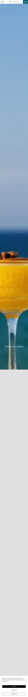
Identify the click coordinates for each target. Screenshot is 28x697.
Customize (14, 690)
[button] (2, 2)
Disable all (14, 693)
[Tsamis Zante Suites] (14, 1)
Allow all (14, 686)
